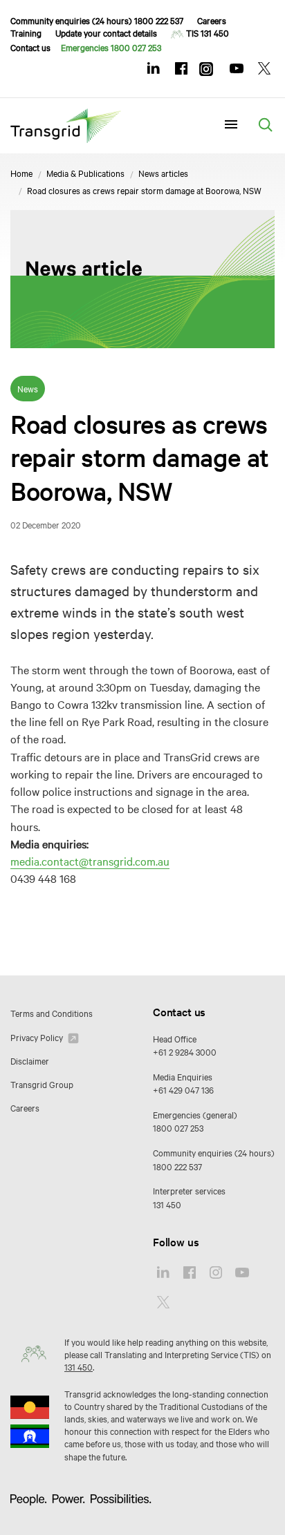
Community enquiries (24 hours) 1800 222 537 (96, 20)
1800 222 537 (177, 1166)
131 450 (167, 1204)
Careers (211, 20)
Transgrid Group (41, 1084)
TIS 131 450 (207, 32)
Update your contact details (106, 32)
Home (21, 172)
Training (26, 32)
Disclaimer (29, 1060)
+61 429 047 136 (183, 1089)
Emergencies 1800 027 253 (111, 47)
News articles (163, 172)
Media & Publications (85, 172)
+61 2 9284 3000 (185, 1051)
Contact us (30, 47)
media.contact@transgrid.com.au (89, 860)
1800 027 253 (178, 1127)
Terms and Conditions (51, 1013)
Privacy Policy (37, 1037)
